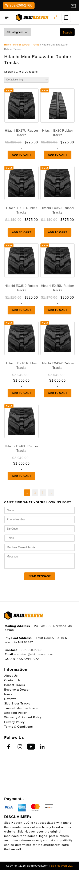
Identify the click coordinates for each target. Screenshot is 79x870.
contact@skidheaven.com (36, 654)
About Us (11, 675)
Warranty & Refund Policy (23, 717)
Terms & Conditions (18, 726)
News (8, 694)
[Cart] (66, 17)
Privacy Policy (14, 722)
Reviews (10, 698)
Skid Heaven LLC (62, 865)
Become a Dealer (17, 689)
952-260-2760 (20, 5)
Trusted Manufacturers (21, 708)
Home (7, 44)
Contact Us (12, 680)
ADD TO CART (21, 154)
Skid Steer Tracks (17, 703)
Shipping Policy (15, 712)
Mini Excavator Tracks (26, 44)
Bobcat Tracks (14, 685)
